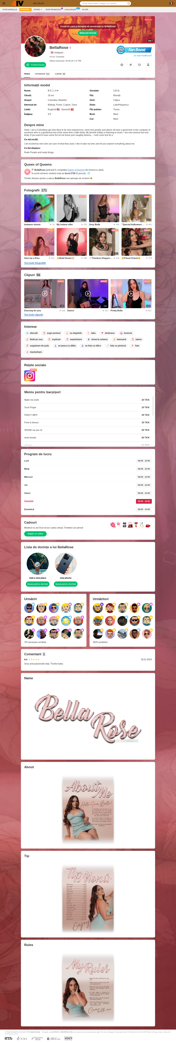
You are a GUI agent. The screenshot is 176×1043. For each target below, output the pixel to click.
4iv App (85, 10)
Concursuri (70, 10)
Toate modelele (9, 10)
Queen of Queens (76, 170)
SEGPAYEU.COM (67, 1032)
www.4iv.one (35, 1032)
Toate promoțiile (53, 10)
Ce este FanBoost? (143, 55)
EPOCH (56, 1032)
